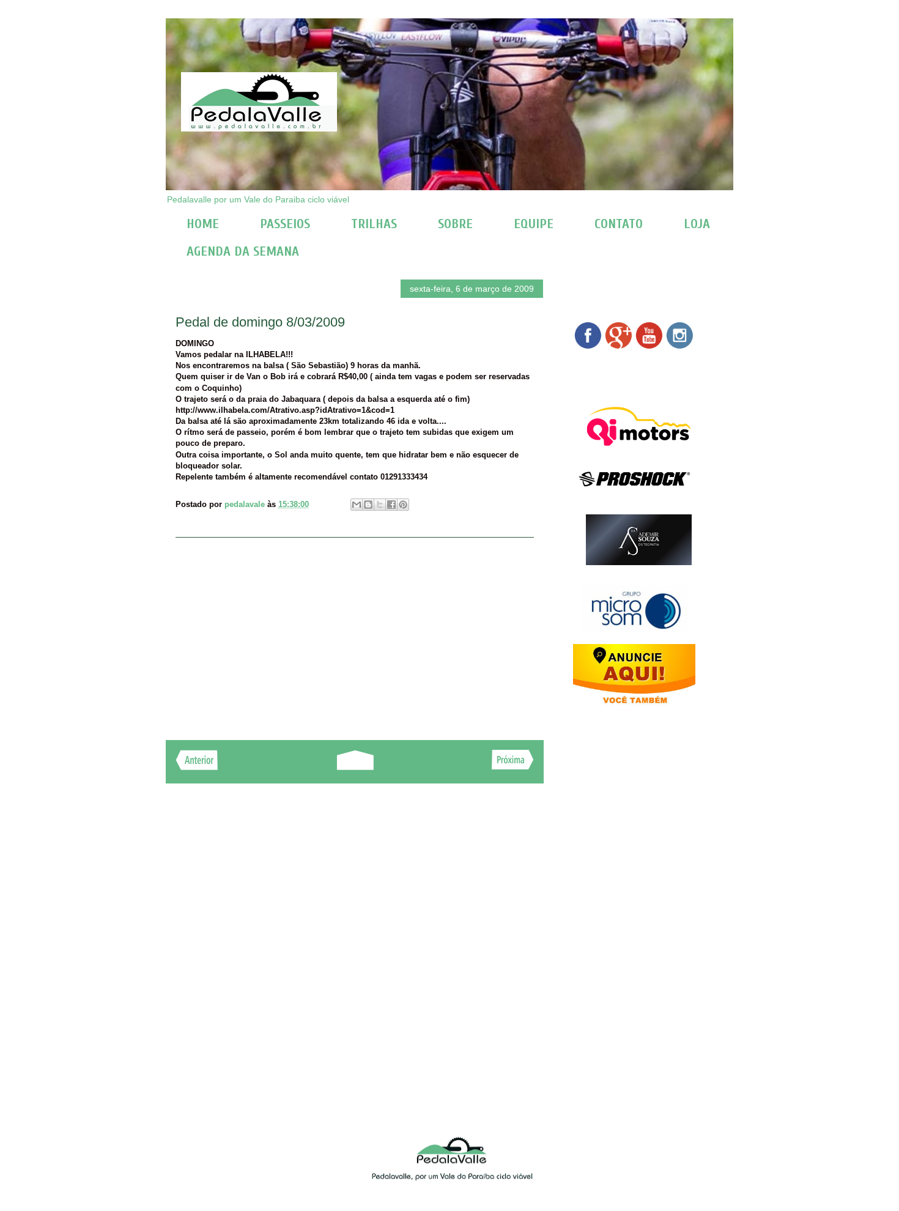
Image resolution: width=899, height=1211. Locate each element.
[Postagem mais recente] (197, 766)
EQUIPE (533, 224)
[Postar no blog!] (368, 504)
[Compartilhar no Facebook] (391, 504)
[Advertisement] (355, 632)
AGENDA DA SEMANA (243, 251)
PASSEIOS (285, 224)
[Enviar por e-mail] (356, 504)
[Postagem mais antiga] (513, 766)
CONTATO (618, 224)
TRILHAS (374, 224)
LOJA (697, 224)
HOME (203, 224)
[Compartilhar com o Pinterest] (403, 504)
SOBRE (455, 224)
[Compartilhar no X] (380, 504)
